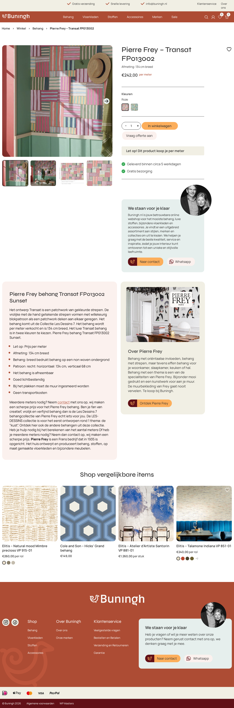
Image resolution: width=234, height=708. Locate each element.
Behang (68, 17)
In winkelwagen (159, 126)
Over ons (224, 6)
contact (64, 402)
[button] (15, 173)
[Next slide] (107, 101)
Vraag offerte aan (139, 135)
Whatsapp (183, 261)
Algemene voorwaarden (40, 703)
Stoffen (113, 17)
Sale (174, 17)
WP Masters (67, 703)
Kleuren (127, 94)
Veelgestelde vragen (107, 630)
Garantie (99, 653)
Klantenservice (206, 4)
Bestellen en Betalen (107, 638)
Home (6, 28)
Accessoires (135, 17)
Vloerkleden (91, 17)
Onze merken (64, 638)
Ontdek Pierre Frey (154, 403)
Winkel (21, 28)
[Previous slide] (8, 101)
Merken (157, 17)
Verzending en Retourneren (111, 645)
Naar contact (150, 261)
